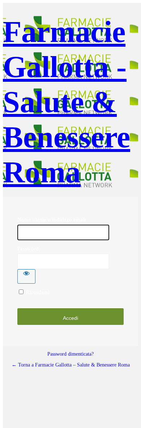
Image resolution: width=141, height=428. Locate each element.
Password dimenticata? (70, 354)
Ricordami (38, 292)
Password (28, 248)
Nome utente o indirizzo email (51, 220)
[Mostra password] (26, 276)
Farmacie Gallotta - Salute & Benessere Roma (66, 102)
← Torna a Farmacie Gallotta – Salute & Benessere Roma (71, 365)
